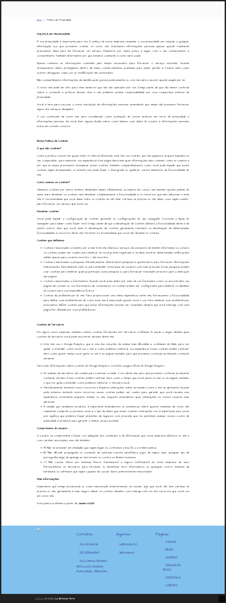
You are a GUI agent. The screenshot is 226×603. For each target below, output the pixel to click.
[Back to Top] (222, 599)
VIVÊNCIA (171, 557)
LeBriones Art (128, 544)
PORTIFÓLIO (173, 577)
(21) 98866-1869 (89, 552)
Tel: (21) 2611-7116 (88, 544)
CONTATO (171, 585)
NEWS (169, 549)
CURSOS (170, 541)
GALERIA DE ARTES (172, 567)
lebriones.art (127, 552)
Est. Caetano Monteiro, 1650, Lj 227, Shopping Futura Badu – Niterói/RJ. (92, 566)
